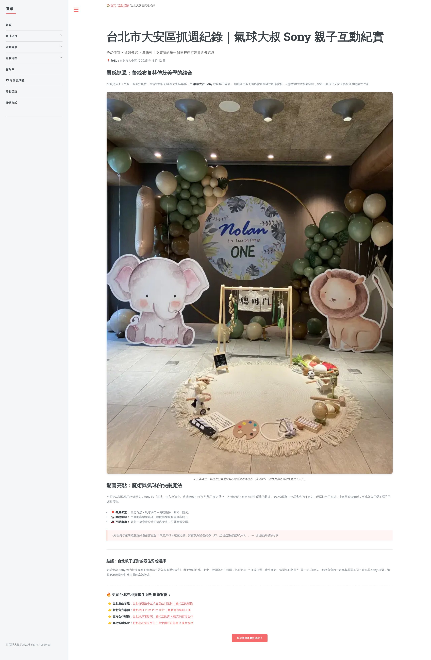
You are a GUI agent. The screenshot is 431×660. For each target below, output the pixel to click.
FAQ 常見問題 (15, 80)
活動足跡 (123, 5)
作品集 (10, 69)
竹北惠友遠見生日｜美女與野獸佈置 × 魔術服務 (163, 623)
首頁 (113, 5)
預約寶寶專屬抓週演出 (249, 638)
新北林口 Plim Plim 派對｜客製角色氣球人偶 (162, 610)
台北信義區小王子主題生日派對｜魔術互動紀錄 (163, 603)
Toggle (76, 10)
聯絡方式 (12, 102)
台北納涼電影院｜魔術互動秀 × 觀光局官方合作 (163, 616)
